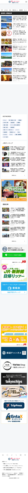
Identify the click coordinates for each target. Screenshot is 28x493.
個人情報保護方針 (11, 474)
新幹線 (20, 120)
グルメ (11, 134)
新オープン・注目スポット (8, 129)
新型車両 (21, 10)
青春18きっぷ (15, 10)
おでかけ (6, 10)
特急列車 (5, 132)
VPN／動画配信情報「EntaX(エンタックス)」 (12, 469)
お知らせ (15, 473)
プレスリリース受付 (6, 476)
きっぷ (25, 10)
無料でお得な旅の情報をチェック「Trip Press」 (12, 467)
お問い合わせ (20, 474)
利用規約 (21, 473)
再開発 (19, 122)
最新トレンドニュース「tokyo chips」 (11, 463)
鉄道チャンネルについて (7, 473)
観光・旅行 (6, 127)
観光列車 (12, 122)
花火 (10, 10)
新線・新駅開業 (18, 134)
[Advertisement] (14, 99)
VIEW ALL (14, 175)
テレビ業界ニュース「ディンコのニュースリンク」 (13, 465)
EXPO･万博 (6, 122)
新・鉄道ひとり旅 (12, 120)
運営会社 (4, 474)
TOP (2, 10)
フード (18, 129)
